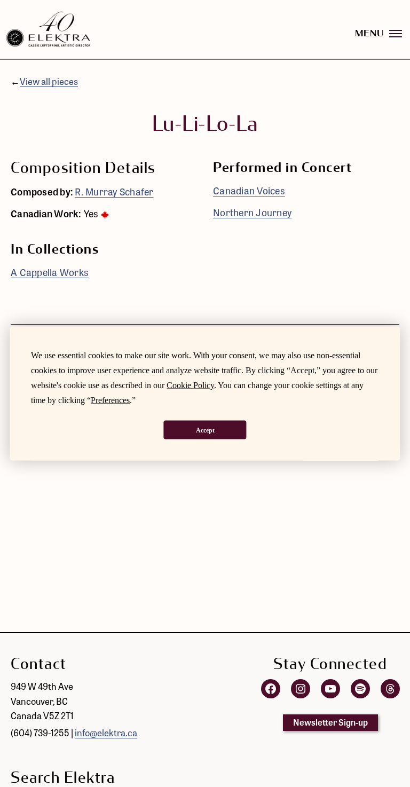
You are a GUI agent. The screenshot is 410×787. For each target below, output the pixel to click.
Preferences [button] (110, 400)
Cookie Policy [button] (190, 385)
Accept (205, 430)
